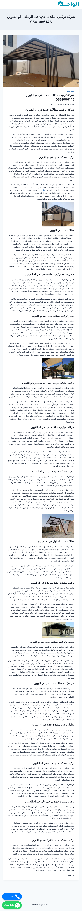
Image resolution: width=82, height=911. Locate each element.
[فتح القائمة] (5, 4)
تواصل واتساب (9, 905)
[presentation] (41, 61)
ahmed (66, 104)
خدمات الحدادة (70, 91)
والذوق (42, 190)
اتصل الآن (10, 896)
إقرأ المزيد (70, 875)
